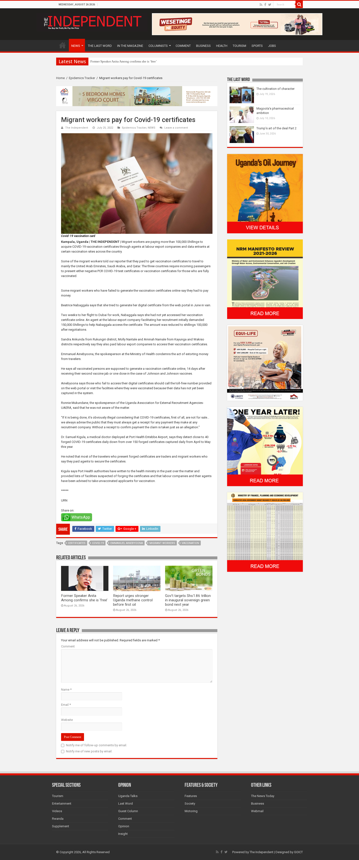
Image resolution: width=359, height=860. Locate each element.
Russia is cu (98, 61)
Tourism (57, 796)
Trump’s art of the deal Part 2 (276, 128)
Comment (68, 646)
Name (66, 689)
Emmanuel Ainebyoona (126, 543)
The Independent (76, 127)
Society (190, 803)
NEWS (75, 46)
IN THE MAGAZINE (130, 46)
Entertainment (61, 803)
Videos (57, 811)
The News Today (262, 796)
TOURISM (239, 46)
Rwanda (57, 818)
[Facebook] (265, 5)
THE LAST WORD (100, 46)
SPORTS (257, 46)
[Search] (299, 4)
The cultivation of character (275, 89)
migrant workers (162, 543)
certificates (76, 543)
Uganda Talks (127, 796)
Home (60, 78)
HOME (62, 45)
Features (191, 796)
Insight (123, 834)
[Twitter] (270, 5)
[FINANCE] (265, 532)
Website (67, 720)
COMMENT (183, 46)
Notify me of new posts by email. (89, 751)
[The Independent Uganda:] (92, 21)
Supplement (60, 826)
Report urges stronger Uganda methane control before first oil (133, 600)
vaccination (190, 543)
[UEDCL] (265, 446)
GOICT (298, 852)
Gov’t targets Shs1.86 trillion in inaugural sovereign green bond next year (188, 600)
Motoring (191, 811)
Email (66, 704)
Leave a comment (176, 127)
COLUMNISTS (158, 46)
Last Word (125, 803)
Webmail (257, 811)
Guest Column (128, 811)
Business (257, 803)
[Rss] (261, 5)
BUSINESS (203, 46)
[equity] (265, 362)
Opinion (123, 826)
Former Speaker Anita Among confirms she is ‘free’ (84, 598)
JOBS (272, 46)
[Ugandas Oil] (265, 193)
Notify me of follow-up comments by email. (96, 745)
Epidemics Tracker (82, 78)
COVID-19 (98, 543)
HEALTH (221, 46)
